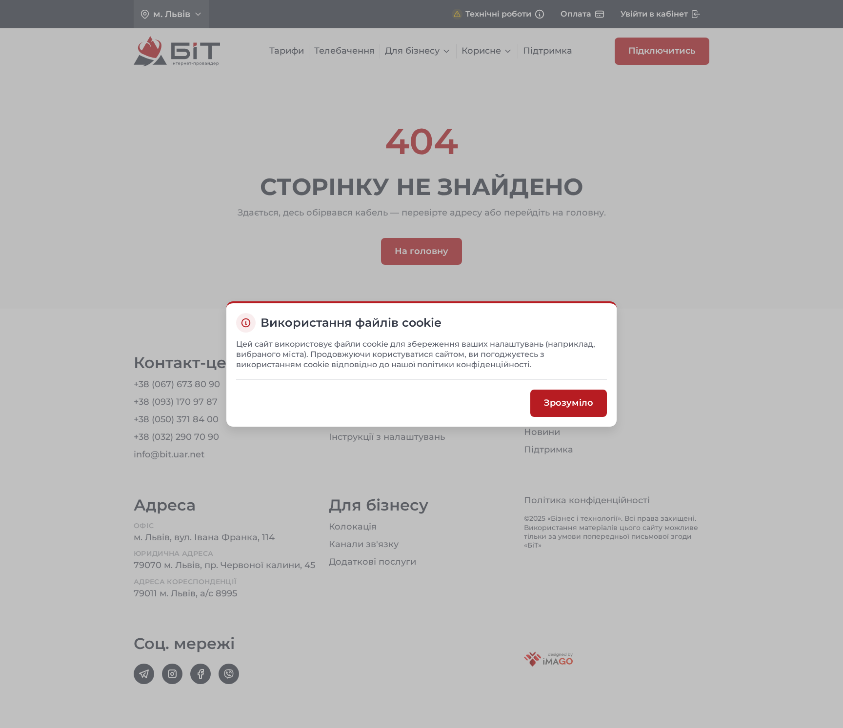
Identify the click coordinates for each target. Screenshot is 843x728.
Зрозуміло (568, 403)
